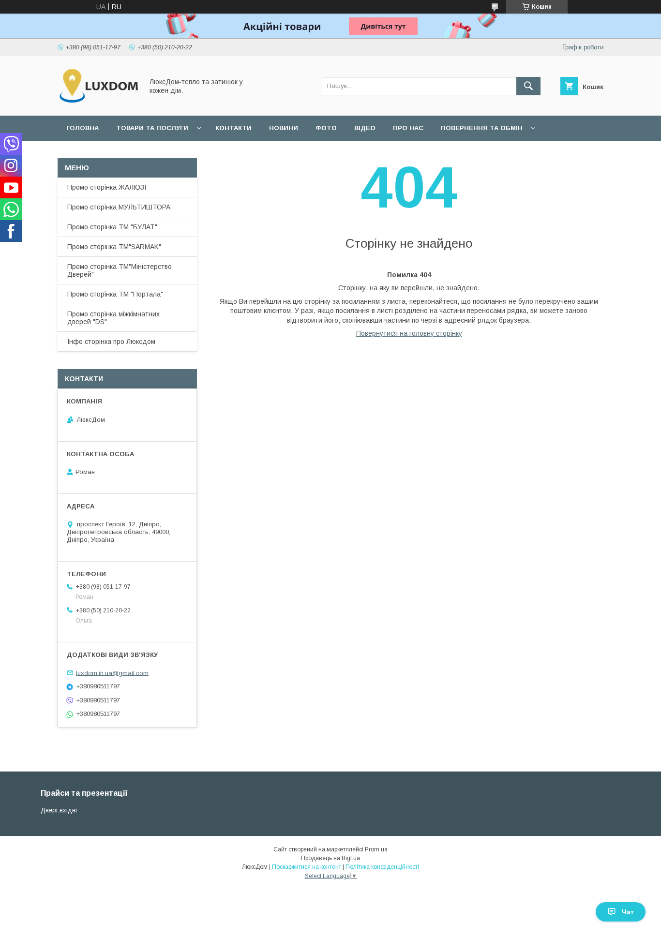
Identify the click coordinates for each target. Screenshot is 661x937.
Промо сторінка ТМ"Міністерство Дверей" (119, 270)
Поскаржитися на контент (306, 866)
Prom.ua (376, 849)
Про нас (408, 128)
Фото (326, 128)
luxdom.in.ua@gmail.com (112, 672)
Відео (365, 128)
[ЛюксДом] (98, 103)
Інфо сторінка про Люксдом (111, 341)
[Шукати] (528, 86)
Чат (628, 912)
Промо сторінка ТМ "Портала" (115, 294)
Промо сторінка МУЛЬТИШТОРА (118, 207)
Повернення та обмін (482, 128)
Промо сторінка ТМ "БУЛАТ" (112, 227)
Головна (82, 128)
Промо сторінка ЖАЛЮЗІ (106, 187)
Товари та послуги (152, 128)
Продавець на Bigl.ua (330, 858)
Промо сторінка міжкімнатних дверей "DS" (113, 318)
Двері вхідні (59, 810)
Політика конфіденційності (382, 866)
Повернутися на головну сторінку (409, 333)
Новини (283, 128)
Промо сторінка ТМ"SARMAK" (114, 247)
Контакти (233, 128)
